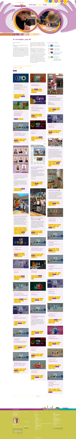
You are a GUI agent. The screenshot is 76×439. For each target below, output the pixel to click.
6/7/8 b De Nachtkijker (56, 420)
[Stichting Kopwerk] (26, 428)
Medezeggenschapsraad (56, 414)
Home (35, 413)
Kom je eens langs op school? (57, 423)
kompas (33, 89)
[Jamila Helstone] (16, 423)
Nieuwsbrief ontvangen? (17, 427)
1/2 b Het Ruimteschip (56, 418)
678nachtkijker (21, 229)
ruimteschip (33, 90)
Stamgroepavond (56, 45)
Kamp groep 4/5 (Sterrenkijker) (56, 57)
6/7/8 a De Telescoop (60, 420)
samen (49, 161)
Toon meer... (38, 396)
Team (36, 417)
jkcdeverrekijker (59, 161)
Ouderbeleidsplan (38, 425)
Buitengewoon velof (39, 426)
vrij (54, 251)
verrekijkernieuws (53, 161)
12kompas (20, 227)
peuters (21, 256)
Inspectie (37, 419)
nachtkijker (19, 96)
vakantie (54, 227)
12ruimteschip (16, 227)
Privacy (37, 429)
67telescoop (25, 229)
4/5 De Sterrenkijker (56, 420)
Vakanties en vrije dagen (38, 420)
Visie (36, 416)
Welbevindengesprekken (58, 52)
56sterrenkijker (16, 229)
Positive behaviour (38, 418)
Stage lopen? (55, 424)
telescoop (15, 96)
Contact (36, 430)
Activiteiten (20, 67)
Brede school (55, 415)
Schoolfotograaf (56, 48)
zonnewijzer (40, 89)
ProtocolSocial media (39, 428)
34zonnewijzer (24, 227)
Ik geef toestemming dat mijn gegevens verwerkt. (18, 431)
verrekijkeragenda (16, 97)
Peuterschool (36, 421)
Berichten (15, 67)
